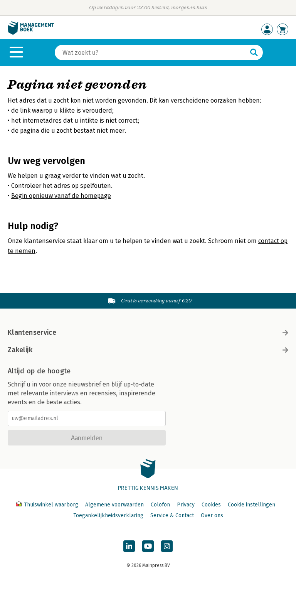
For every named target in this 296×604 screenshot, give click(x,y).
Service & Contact (172, 515)
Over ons (212, 515)
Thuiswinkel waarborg (51, 504)
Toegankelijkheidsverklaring (108, 515)
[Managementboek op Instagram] (167, 546)
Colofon (160, 504)
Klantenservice (32, 332)
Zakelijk (20, 350)
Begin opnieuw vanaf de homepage (61, 195)
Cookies (211, 504)
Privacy (186, 504)
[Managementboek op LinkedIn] (129, 546)
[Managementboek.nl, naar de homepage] (31, 33)
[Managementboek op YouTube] (148, 546)
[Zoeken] (254, 52)
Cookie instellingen (251, 504)
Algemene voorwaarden (114, 504)
